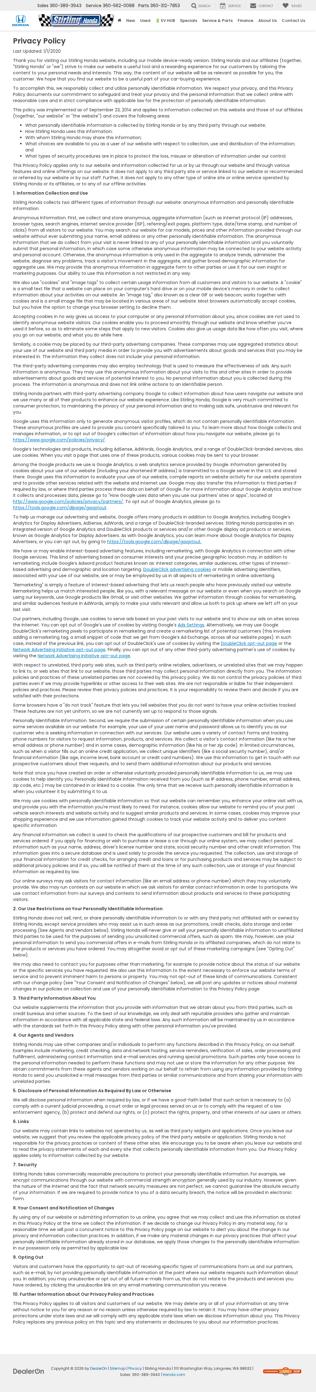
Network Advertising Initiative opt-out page (59, 649)
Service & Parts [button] (217, 20)
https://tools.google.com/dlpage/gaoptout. (154, 542)
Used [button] (145, 20)
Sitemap (118, 1368)
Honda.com (174, 1374)
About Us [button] (267, 20)
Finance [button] (245, 20)
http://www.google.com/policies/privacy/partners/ (68, 501)
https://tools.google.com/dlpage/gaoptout (59, 508)
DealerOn (98, 1368)
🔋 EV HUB (165, 20)
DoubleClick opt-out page (249, 643)
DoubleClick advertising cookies (177, 569)
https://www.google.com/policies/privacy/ (59, 440)
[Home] (119, 21)
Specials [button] (188, 20)
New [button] (130, 20)
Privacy (135, 1368)
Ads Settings (191, 625)
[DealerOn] (28, 1371)
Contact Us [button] (293, 20)
